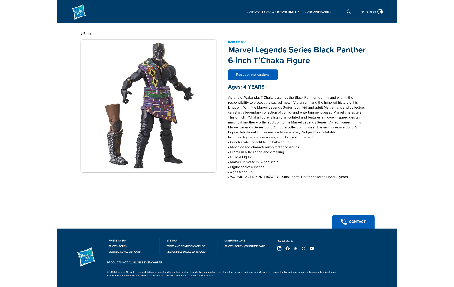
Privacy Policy (118, 246)
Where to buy (118, 240)
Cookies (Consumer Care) (125, 251)
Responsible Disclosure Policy (187, 251)
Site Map (172, 240)
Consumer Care (235, 240)
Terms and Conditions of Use (186, 246)
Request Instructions (253, 75)
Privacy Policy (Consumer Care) (245, 246)
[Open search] (349, 11)
